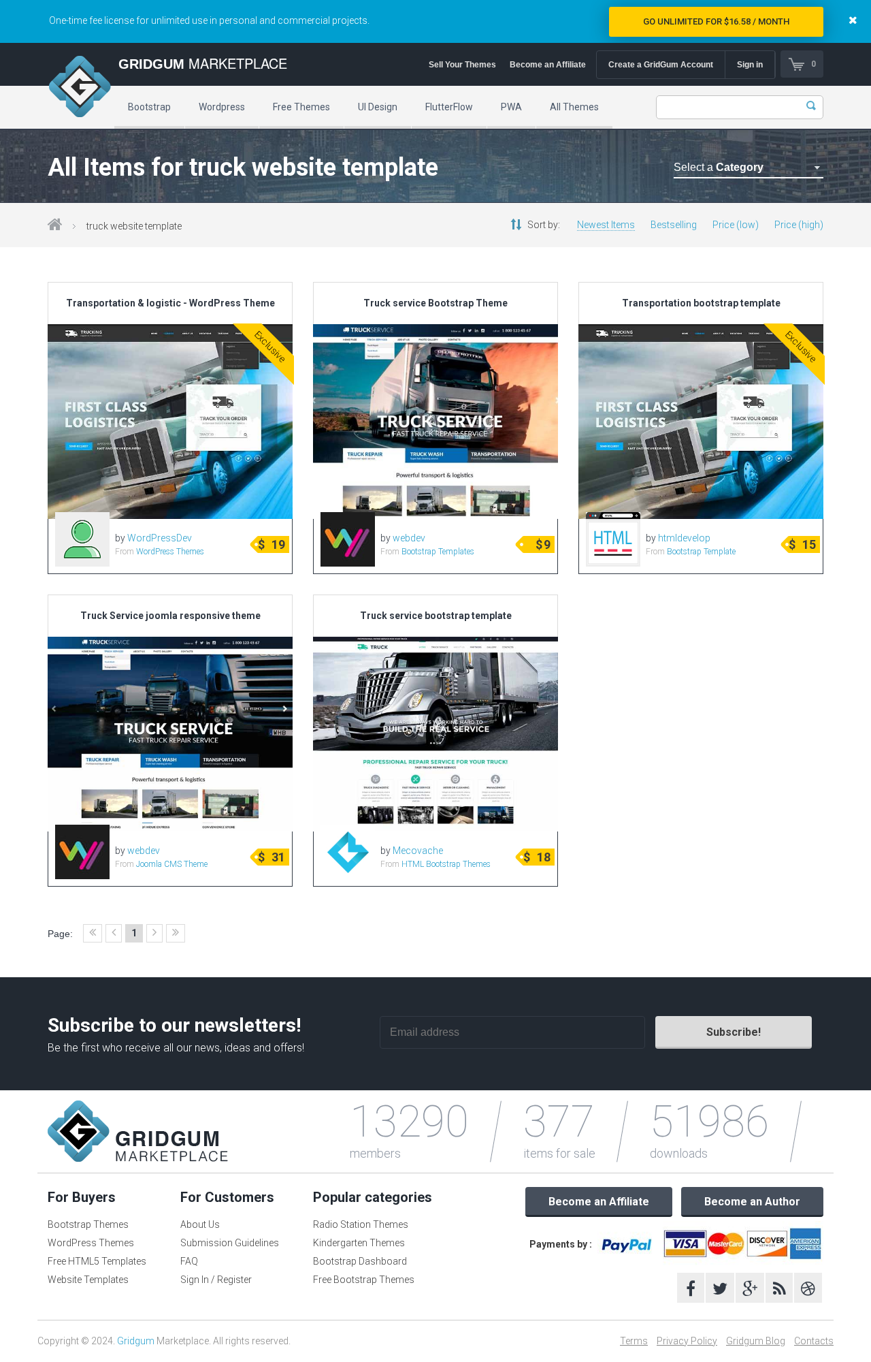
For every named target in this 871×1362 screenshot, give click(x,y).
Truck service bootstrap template (436, 615)
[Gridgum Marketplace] (80, 88)
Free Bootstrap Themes (363, 1279)
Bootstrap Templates (437, 551)
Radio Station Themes (360, 1224)
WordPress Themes (170, 551)
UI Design (377, 106)
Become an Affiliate (548, 64)
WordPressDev (159, 538)
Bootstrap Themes (88, 1224)
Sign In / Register (216, 1279)
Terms (634, 1340)
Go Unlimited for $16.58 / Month (716, 21)
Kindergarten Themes (359, 1242)
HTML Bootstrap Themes (446, 864)
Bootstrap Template (701, 551)
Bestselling (674, 224)
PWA (511, 106)
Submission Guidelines (229, 1242)
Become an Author (752, 1201)
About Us (200, 1224)
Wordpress (222, 106)
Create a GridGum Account (660, 64)
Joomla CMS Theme (172, 864)
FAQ (189, 1261)
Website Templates (88, 1279)
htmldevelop (684, 538)
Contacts (814, 1340)
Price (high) (798, 224)
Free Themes (301, 106)
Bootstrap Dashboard (360, 1261)
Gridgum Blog (755, 1340)
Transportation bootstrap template (701, 303)
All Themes (574, 106)
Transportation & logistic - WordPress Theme (170, 303)
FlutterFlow (449, 106)
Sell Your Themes (462, 64)
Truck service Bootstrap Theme (435, 303)
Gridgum (135, 1340)
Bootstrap (149, 106)
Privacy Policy (687, 1340)
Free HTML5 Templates (97, 1261)
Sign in (750, 64)
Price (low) (735, 224)
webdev (409, 538)
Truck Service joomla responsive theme (170, 615)
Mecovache (418, 850)
